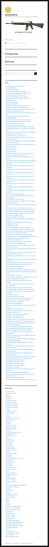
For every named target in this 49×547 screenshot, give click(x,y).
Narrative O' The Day (11, 481)
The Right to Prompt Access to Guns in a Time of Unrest (20, 319)
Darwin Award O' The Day (12, 418)
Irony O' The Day (10, 462)
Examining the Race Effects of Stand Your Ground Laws (20, 153)
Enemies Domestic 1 (11, 148)
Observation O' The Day (12, 487)
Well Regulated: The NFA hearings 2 (15, 361)
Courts (8, 409)
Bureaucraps (9, 397)
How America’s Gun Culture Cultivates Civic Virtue (18, 208)
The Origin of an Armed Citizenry (14, 303)
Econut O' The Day (11, 425)
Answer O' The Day (11, 393)
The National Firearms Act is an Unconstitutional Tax (19, 298)
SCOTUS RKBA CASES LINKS (13, 240)
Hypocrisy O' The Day (11, 453)
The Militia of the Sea (11, 294)
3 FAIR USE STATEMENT (12, 89)
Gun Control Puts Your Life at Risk (14, 199)
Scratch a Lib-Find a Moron (13, 508)
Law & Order (9, 465)
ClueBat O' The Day (11, 402)
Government (9, 442)
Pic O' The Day (9, 490)
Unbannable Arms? (11, 351)
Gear (7, 437)
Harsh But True (10, 446)
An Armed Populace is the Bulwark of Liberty (17, 116)
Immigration (9, 457)
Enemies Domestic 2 (11, 149)
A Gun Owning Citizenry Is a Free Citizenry (17, 96)
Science (8, 504)
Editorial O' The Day (11, 427)
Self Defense (9, 511)
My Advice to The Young (12, 224)
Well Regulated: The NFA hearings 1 (15, 360)
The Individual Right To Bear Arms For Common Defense (20, 289)
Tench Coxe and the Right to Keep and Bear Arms (18, 264)
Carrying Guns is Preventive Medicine (15, 125)
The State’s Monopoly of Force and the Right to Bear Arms (21, 335)
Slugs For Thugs (10, 513)
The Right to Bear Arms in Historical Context (17, 314)
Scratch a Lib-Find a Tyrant (13, 510)
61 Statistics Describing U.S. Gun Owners (16, 91)
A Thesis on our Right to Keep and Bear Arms (17, 105)
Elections (8, 430)
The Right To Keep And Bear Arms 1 (15, 315)
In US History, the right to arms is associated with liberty (20, 211)
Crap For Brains (10, 412)
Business (8, 398)
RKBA (7, 501)
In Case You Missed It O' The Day (14, 458)
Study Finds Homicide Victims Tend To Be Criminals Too (20, 262)
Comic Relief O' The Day (12, 404)
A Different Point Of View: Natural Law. (16, 95)
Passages (8, 488)
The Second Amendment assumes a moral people (18, 326)
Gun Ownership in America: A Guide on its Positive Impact (20, 201)
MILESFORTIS (11, 15)
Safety (7, 502)
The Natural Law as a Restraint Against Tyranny (18, 300)
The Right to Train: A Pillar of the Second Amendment (20, 321)
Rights (8, 499)
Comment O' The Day (11, 405)
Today (7, 529)
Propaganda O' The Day (12, 494)
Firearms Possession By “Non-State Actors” (17, 155)
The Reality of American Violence (14, 308)
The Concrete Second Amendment (15, 266)
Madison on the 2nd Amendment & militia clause (18, 222)
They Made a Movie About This (14, 524)
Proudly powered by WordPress (26, 543)
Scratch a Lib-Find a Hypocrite (14, 506)
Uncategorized (23, 43)
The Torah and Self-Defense (13, 337)
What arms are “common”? (13, 367)
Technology (9, 518)
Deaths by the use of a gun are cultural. (16, 135)
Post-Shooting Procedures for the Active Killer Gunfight (20, 229)
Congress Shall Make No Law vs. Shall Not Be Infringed (20, 126)
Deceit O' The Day (10, 419)
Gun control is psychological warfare (15, 194)
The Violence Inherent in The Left (14, 522)
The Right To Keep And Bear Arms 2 (15, 317)
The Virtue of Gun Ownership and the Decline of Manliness (21, 338)
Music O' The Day (10, 480)
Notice (8, 483)
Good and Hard (10, 441)
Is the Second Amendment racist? (14, 215)
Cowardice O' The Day (11, 411)
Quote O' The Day (10, 497)
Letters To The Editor (11, 467)
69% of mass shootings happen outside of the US (18, 93)
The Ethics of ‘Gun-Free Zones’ (14, 275)
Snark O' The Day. (10, 515)
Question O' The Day (11, 495)
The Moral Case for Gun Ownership (15, 296)
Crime (7, 414)
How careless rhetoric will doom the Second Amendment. (20, 209)
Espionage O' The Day (11, 434)
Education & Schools (11, 428)
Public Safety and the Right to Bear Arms (16, 232)
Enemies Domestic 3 (11, 151)
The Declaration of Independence (14, 268)
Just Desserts (9, 464)
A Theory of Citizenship (12, 102)
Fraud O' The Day (10, 435)
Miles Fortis (9, 43)
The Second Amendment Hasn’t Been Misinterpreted (19, 328)
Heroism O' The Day (11, 449)
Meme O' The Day (10, 472)
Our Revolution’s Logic (12, 225)
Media (7, 471)
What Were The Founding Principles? (15, 377)
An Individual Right (11, 118)
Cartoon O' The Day (11, 400)
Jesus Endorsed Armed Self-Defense (15, 217)
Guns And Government (12, 202)
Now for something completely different (16, 485)
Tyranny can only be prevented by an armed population (20, 349)
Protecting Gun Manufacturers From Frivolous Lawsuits (20, 231)
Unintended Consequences (13, 533)
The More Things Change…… (13, 520)
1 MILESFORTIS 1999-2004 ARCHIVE (15, 86)
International (9, 460)
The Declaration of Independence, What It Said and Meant (21, 270)
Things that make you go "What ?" (15, 525)
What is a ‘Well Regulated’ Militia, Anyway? (17, 372)
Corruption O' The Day (12, 407)
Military (8, 476)
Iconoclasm (9, 455)
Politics (8, 492)
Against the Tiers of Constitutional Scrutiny (17, 107)
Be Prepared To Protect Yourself (14, 123)
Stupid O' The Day (10, 517)
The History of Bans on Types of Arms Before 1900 (19, 287)
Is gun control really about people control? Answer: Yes (20, 213)
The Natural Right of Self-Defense (14, 301)
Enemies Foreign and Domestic (14, 432)
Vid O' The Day (10, 534)
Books (7, 395)
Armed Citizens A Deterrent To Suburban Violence (18, 119)
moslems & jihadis (10, 478)
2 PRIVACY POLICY (10, 88)
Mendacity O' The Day (11, 474)
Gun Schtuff (9, 444)
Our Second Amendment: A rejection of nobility (18, 227)
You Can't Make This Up (12, 536)
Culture (8, 416)
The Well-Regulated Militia (13, 340)
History (8, 451)
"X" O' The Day (10, 391)
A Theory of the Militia (12, 104)
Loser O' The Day (10, 469)
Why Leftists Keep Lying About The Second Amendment (20, 379)
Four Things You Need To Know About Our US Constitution (21, 160)
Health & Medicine (11, 448)
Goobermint (9, 439)
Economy (8, 423)
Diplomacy (9, 421)
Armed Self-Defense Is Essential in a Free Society (18, 121)
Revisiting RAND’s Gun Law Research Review (17, 238)
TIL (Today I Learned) (11, 527)
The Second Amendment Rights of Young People (18, 330)
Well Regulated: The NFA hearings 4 (15, 365)
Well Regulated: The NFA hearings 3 (15, 363)
